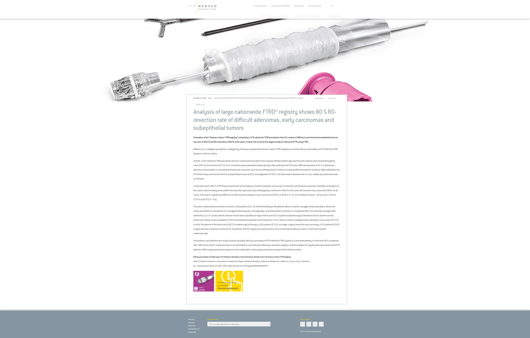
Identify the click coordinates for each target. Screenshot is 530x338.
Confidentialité (193, 329)
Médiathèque (299, 6)
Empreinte (191, 326)
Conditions (192, 332)
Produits (191, 320)
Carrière (191, 323)
